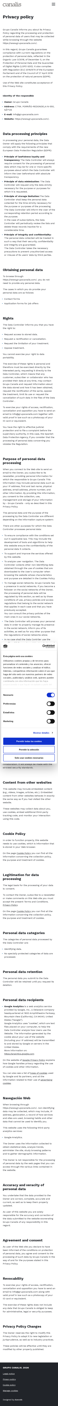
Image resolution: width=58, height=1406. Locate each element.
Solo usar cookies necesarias (29, 758)
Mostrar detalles (41, 732)
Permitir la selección (29, 749)
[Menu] (53, 4)
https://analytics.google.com (19, 1053)
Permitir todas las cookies (29, 741)
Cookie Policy (24, 853)
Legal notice (9, 1374)
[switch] (51, 704)
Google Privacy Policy (33, 1060)
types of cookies (38, 1073)
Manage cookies (10, 1390)
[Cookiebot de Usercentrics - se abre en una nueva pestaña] (42, 646)
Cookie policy (9, 1385)
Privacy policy (9, 1379)
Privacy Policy (10, 905)
